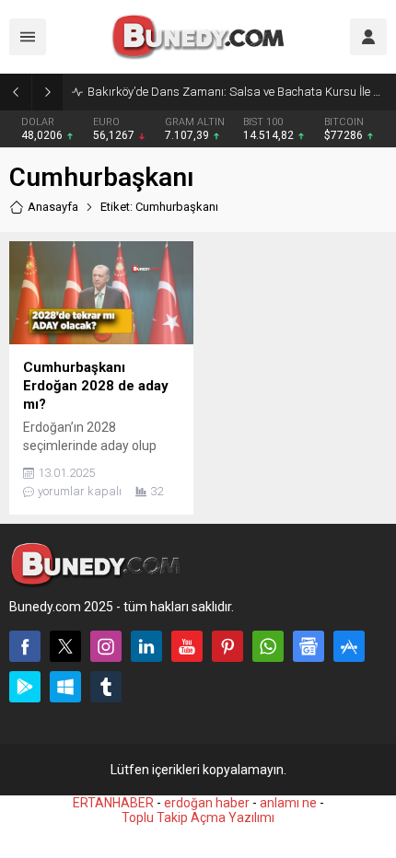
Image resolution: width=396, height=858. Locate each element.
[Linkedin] (146, 646)
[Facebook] (25, 646)
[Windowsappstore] (65, 686)
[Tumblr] (106, 686)
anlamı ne (288, 802)
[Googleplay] (25, 686)
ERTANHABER (113, 802)
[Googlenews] (308, 646)
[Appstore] (349, 646)
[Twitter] (65, 646)
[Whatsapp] (268, 646)
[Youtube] (187, 646)
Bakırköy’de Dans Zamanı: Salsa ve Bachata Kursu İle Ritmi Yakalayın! (237, 92)
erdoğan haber (207, 802)
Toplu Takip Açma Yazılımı (198, 817)
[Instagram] (106, 646)
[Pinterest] (227, 646)
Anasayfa (53, 207)
